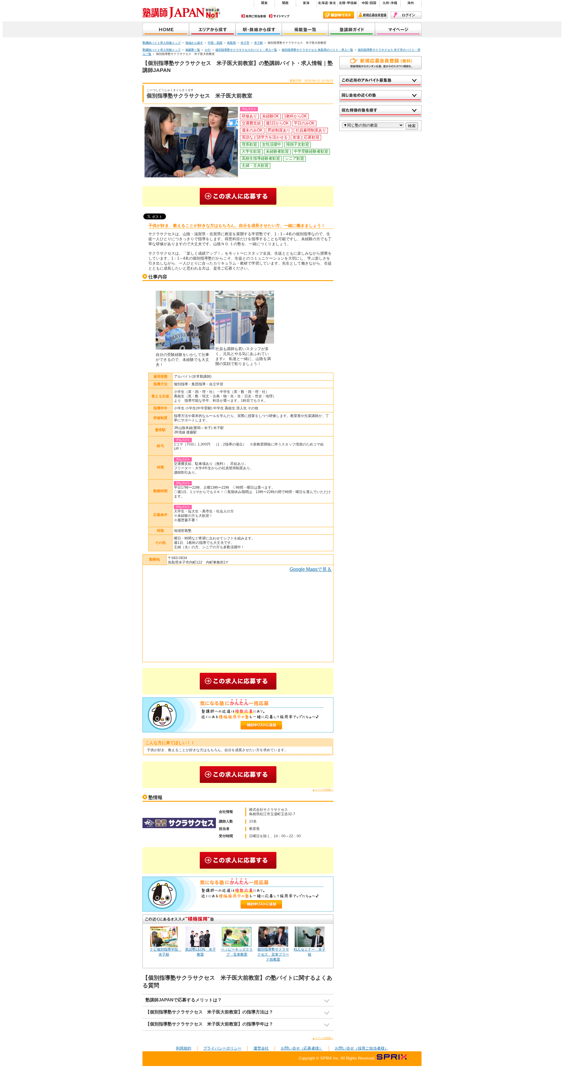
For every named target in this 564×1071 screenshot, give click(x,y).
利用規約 (183, 1048)
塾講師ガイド (351, 29)
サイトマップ (279, 16)
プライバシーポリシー (222, 1048)
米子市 (245, 42)
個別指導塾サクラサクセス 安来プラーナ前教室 (273, 954)
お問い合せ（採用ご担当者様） (361, 1048)
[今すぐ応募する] (237, 196)
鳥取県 (231, 42)
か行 (208, 49)
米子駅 (258, 42)
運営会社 (261, 1048)
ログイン (406, 15)
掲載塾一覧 (305, 29)
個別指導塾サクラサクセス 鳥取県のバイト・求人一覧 (317, 49)
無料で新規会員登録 (380, 62)
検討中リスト (338, 15)
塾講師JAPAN (165, 29)
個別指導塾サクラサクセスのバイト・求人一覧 (246, 49)
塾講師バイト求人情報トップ (161, 42)
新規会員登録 (372, 15)
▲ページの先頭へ (322, 789)
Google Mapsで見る (311, 569)
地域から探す (212, 29)
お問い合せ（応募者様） (302, 1048)
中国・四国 (215, 42)
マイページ (398, 29)
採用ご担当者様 (253, 16)
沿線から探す (259, 29)
